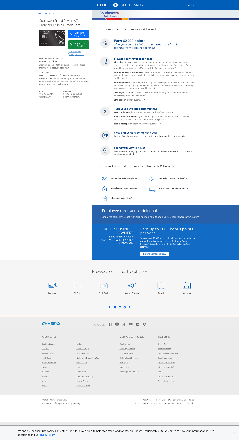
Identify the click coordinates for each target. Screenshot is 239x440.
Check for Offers (83, 385)
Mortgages (123, 362)
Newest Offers (48, 353)
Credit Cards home (46, 13)
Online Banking (164, 344)
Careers (192, 400)
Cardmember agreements (168, 353)
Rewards (45, 376)
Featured (52, 293)
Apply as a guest (81, 44)
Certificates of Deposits (128, 358)
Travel (162, 293)
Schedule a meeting (166, 381)
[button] (234, 433)
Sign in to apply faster (81, 34)
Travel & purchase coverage (128, 188)
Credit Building (82, 348)
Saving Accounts (126, 353)
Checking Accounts (127, 348)
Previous (109, 307)
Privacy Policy (47, 434)
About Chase (148, 400)
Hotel (44, 385)
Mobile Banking (164, 348)
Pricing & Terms (76, 54)
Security (144, 403)
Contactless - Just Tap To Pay (175, 188)
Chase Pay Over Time (128, 198)
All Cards (78, 293)
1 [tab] (115, 307)
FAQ (160, 372)
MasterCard (81, 372)
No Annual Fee (82, 353)
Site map (180, 403)
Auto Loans (124, 367)
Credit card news (165, 358)
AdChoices (191, 403)
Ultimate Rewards (166, 367)
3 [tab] (125, 307)
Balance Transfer (132, 293)
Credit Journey (125, 344)
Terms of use (156, 403)
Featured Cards (48, 344)
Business (186, 293)
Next (130, 307)
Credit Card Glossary (166, 362)
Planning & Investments (129, 372)
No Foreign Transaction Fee (87, 358)
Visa (78, 367)
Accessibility (169, 403)
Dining (79, 344)
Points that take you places (128, 178)
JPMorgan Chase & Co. (177, 400)
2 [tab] (120, 307)
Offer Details (75, 51)
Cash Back (103, 293)
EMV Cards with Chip (84, 376)
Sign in (193, 4)
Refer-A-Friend (82, 381)
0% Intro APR (81, 362)
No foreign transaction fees (175, 178)
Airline (44, 381)
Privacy (136, 403)
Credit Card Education (167, 376)
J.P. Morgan (160, 400)
